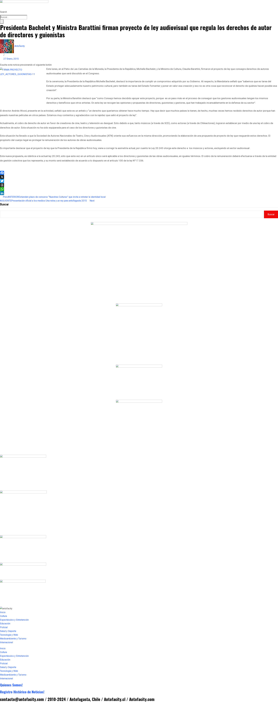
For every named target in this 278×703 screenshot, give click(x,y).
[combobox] (13, 17)
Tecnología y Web (9, 634)
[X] (139, 177)
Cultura (3, 616)
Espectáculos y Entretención (14, 619)
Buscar (4, 204)
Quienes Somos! (11, 685)
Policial (4, 627)
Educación (5, 623)
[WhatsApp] (139, 189)
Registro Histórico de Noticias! (22, 692)
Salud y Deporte (8, 631)
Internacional (6, 642)
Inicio (3, 612)
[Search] (1, 21)
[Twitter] (139, 181)
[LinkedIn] (139, 193)
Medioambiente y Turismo (13, 638)
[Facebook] (139, 173)
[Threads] (139, 185)
